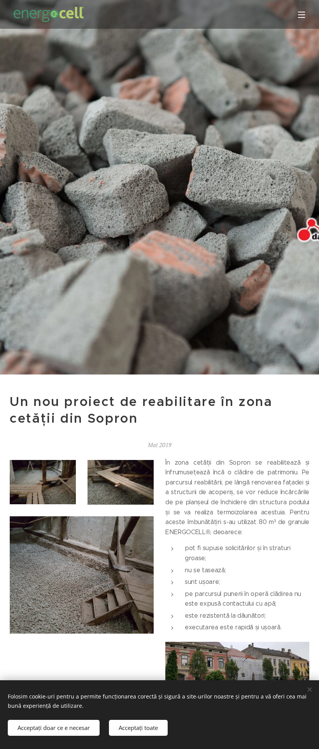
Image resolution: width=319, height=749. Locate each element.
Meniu (301, 14)
